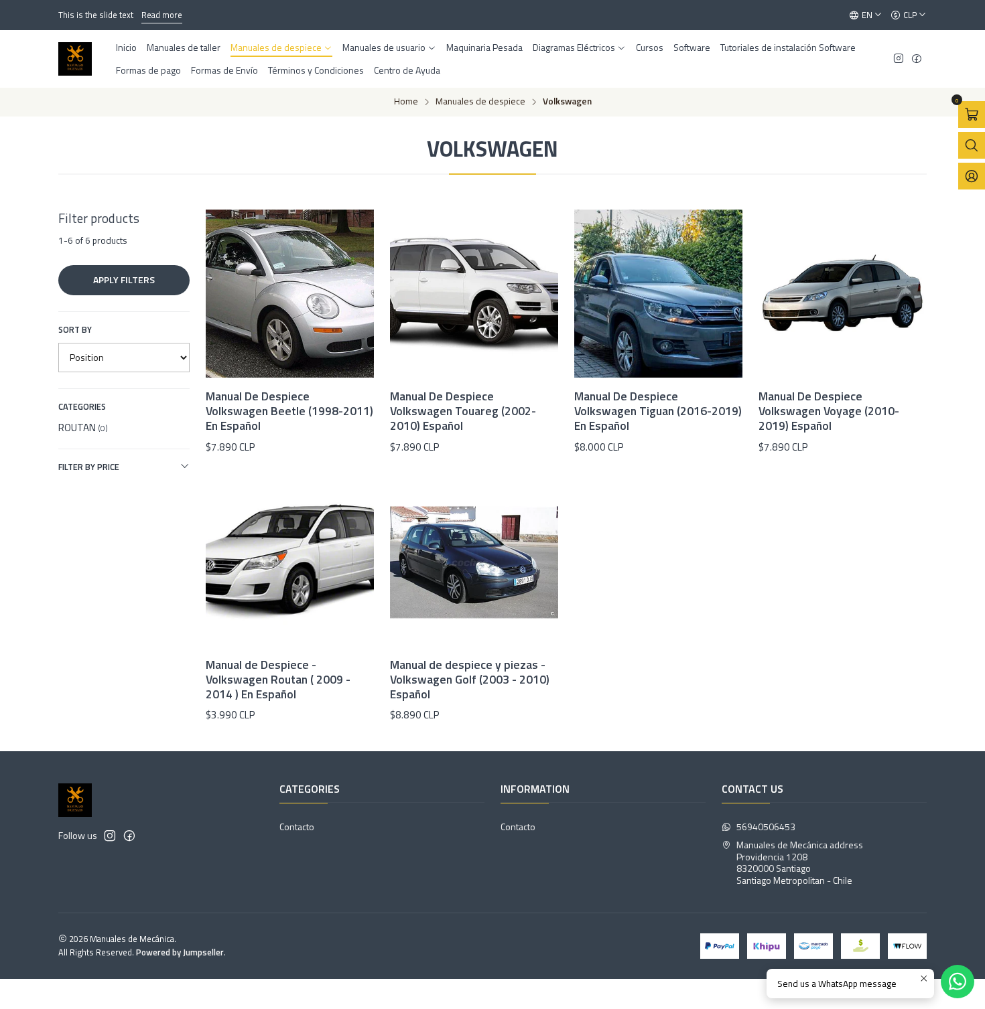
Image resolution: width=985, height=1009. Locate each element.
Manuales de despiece (480, 101)
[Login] (971, 176)
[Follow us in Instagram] (899, 59)
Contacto (296, 827)
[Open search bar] (971, 145)
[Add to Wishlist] (349, 276)
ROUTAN (83, 427)
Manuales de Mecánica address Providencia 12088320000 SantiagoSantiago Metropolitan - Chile (799, 862)
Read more (161, 14)
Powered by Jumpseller (180, 952)
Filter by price (88, 466)
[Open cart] (971, 114)
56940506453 (765, 827)
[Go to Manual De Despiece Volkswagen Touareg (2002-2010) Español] (474, 294)
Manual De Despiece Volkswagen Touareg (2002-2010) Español (463, 411)
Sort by (75, 329)
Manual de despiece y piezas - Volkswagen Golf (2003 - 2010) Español (469, 679)
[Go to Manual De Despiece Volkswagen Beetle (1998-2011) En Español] (290, 294)
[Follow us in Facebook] (917, 59)
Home (406, 101)
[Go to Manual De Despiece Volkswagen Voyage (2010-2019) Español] (843, 294)
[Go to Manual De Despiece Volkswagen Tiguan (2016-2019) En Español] (658, 294)
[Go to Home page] (75, 59)
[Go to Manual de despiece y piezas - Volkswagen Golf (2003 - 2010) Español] (474, 562)
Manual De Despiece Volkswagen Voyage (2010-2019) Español (829, 411)
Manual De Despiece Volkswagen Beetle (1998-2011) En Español (289, 411)
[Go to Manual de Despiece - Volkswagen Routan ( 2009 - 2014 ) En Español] (290, 562)
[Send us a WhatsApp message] (957, 981)
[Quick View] (349, 311)
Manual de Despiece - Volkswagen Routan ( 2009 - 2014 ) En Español (278, 679)
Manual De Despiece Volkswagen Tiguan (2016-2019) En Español (658, 411)
